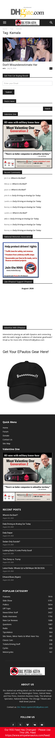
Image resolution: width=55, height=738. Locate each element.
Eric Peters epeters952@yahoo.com (32, 707)
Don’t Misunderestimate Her (20, 64)
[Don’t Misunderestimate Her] (27, 49)
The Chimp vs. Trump (12, 559)
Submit (8, 92)
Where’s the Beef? (18, 178)
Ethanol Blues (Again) (12, 577)
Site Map (6, 443)
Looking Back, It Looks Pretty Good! (17, 550)
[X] (20, 725)
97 (51, 68)
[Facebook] (13, 725)
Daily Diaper (8, 533)
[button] (4, 22)
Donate (6, 435)
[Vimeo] (27, 725)
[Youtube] (42, 725)
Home (5, 29)
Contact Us (7, 439)
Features (6, 60)
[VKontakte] (34, 725)
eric (4, 68)
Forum (5, 431)
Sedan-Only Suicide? (11, 542)
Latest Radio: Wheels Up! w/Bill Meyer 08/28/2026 (24, 568)
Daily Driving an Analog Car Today (26, 195)
